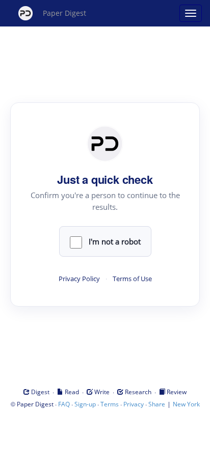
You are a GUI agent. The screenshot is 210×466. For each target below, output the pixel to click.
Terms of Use (132, 279)
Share (156, 404)
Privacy (133, 404)
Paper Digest (64, 13)
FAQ (64, 404)
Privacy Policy (79, 279)
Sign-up (85, 404)
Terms (109, 404)
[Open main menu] (190, 13)
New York (186, 404)
